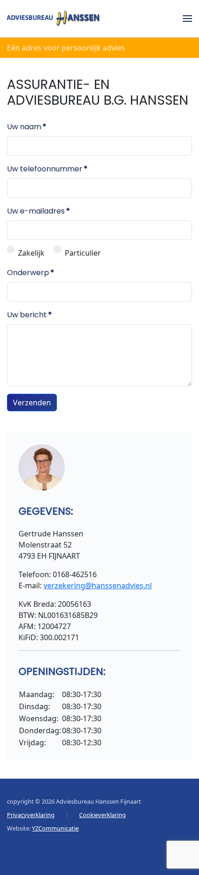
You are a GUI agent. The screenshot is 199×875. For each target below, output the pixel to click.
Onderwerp (30, 272)
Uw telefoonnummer (47, 169)
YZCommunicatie (55, 828)
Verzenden (32, 402)
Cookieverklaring (102, 815)
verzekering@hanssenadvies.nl (98, 585)
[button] (187, 18)
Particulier (83, 253)
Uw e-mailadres (38, 211)
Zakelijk (31, 253)
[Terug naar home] (53, 18)
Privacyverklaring (31, 815)
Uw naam (26, 126)
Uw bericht (29, 314)
